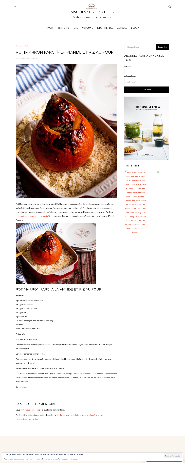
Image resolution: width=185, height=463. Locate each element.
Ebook (135, 28)
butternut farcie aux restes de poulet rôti (33, 216)
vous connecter (32, 410)
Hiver (49, 28)
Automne (87, 28)
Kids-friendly (105, 28)
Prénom (127, 66)
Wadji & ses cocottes (92, 12)
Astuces (122, 28)
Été (76, 28)
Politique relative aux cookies (68, 459)
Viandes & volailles (22, 46)
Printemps (63, 28)
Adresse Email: (130, 76)
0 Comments (32, 58)
